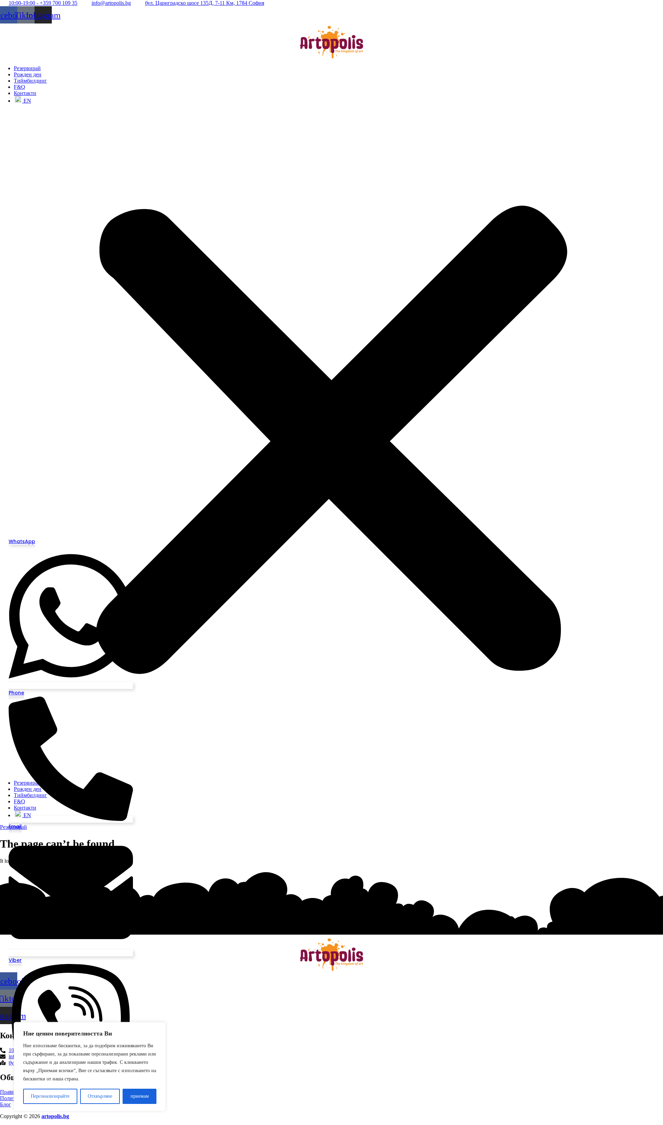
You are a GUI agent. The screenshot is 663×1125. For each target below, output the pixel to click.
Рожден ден (27, 74)
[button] (331, 442)
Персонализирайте (50, 1096)
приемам (140, 1096)
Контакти (25, 93)
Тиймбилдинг (30, 81)
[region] (90, 1066)
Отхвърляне (100, 1096)
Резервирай (27, 68)
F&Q (19, 87)
